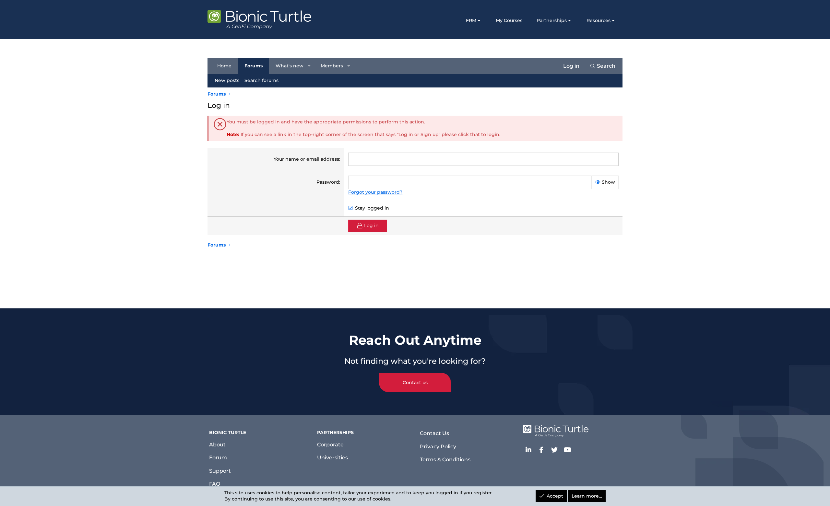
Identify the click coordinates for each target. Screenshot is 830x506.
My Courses (509, 20)
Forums (253, 66)
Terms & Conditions (445, 459)
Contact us (415, 382)
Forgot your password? (375, 192)
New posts (227, 80)
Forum (218, 457)
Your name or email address (306, 159)
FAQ (214, 484)
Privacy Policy (438, 446)
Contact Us (434, 433)
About (217, 445)
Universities (332, 457)
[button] (309, 66)
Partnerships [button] (552, 20)
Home (224, 66)
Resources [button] (599, 20)
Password (327, 182)
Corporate (330, 445)
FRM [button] (471, 20)
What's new (289, 66)
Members (332, 66)
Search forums (261, 80)
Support (220, 471)
